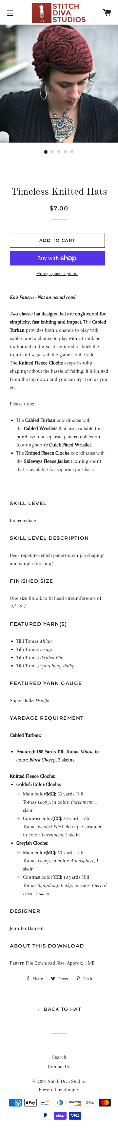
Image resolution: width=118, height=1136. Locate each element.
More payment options (57, 273)
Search (59, 1057)
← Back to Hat (59, 1009)
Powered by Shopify (59, 1089)
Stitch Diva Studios (67, 1081)
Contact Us (59, 1066)
